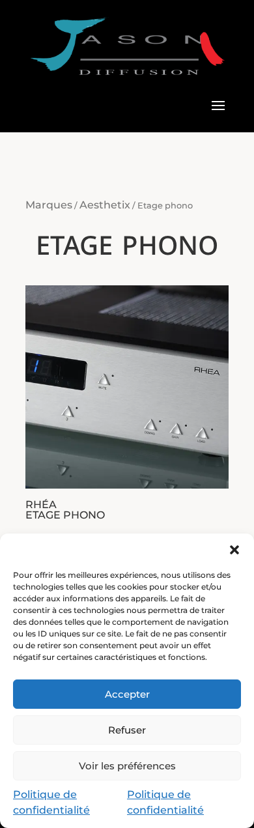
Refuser (127, 730)
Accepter (127, 694)
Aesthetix (104, 205)
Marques (48, 205)
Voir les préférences (127, 766)
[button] (234, 549)
